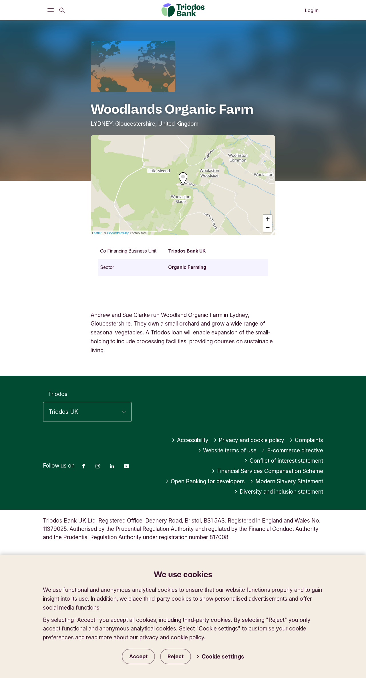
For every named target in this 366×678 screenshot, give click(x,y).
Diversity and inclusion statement (281, 491)
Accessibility (192, 440)
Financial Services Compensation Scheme (270, 471)
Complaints (309, 440)
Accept (138, 656)
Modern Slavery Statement (289, 481)
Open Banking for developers (208, 481)
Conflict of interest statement (286, 460)
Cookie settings (223, 656)
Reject (176, 656)
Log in (312, 10)
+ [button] (268, 218)
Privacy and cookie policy (251, 440)
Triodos (57, 394)
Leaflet (97, 232)
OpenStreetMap (118, 232)
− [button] (268, 227)
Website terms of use (229, 450)
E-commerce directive (295, 450)
